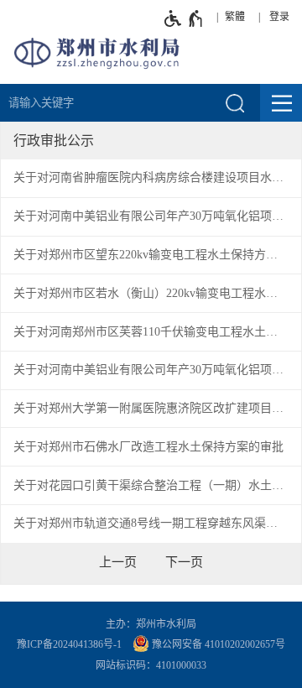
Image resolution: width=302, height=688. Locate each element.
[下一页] (184, 562)
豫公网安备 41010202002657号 (217, 644)
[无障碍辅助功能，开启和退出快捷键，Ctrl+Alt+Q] (184, 18)
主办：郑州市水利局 (151, 624)
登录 (279, 17)
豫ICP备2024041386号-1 (69, 644)
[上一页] (117, 562)
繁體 (235, 17)
